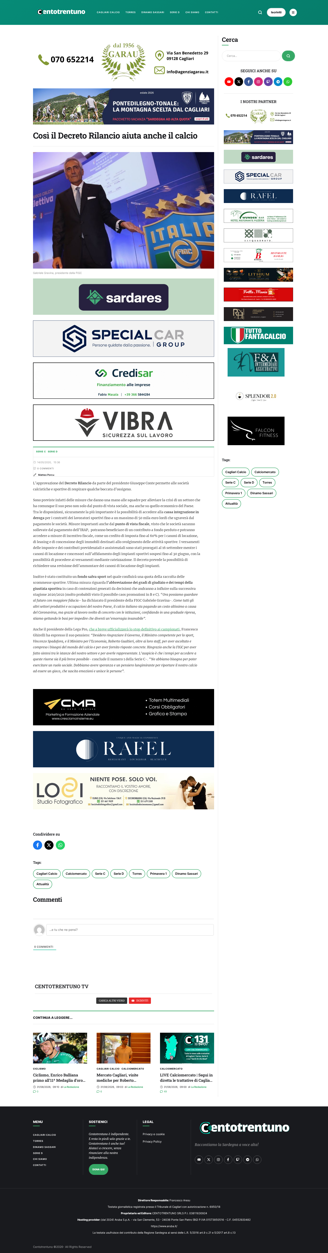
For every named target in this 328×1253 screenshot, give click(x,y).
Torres (137, 874)
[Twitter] (49, 845)
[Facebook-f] (248, 81)
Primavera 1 (158, 874)
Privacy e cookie (154, 1134)
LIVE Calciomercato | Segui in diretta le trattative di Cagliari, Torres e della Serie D (187, 1080)
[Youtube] (229, 81)
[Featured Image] (60, 1048)
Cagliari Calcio (46, 874)
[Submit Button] (288, 56)
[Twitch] (268, 81)
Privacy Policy (152, 1141)
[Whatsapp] (287, 81)
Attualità (42, 884)
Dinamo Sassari (186, 874)
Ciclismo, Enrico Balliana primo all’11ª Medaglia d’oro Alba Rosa (58, 1080)
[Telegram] (278, 81)
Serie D (119, 874)
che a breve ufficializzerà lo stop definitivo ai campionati (134, 629)
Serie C (100, 874)
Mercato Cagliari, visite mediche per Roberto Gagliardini (117, 1080)
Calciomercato (76, 874)
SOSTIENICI (98, 1122)
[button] (260, 12)
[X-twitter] (238, 81)
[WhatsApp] (60, 845)
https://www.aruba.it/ (164, 1226)
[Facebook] (37, 845)
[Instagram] (258, 81)
